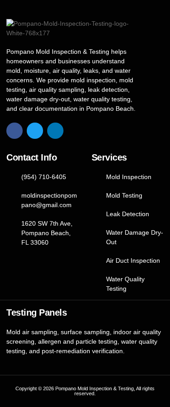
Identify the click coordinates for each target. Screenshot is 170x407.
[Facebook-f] (14, 131)
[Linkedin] (55, 131)
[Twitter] (35, 131)
